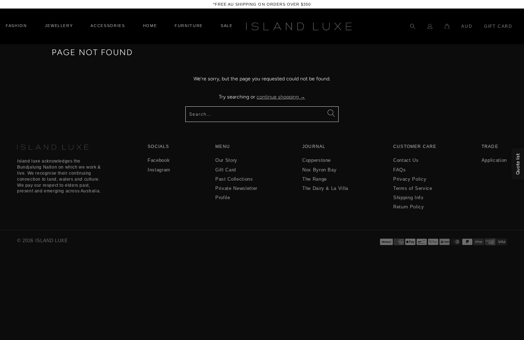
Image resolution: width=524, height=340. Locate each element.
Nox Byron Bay (319, 169)
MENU (222, 146)
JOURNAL (313, 146)
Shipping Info (408, 197)
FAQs (399, 169)
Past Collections (234, 179)
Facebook (159, 160)
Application (494, 160)
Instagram (159, 169)
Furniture (189, 26)
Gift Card (498, 26)
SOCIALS (158, 146)
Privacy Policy (409, 179)
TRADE (490, 146)
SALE (227, 26)
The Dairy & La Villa (325, 188)
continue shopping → (281, 97)
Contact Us (406, 160)
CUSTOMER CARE (415, 146)
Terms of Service (412, 188)
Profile (222, 197)
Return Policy (408, 206)
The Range (314, 179)
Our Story (226, 160)
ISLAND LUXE (51, 240)
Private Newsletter (236, 188)
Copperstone (316, 160)
